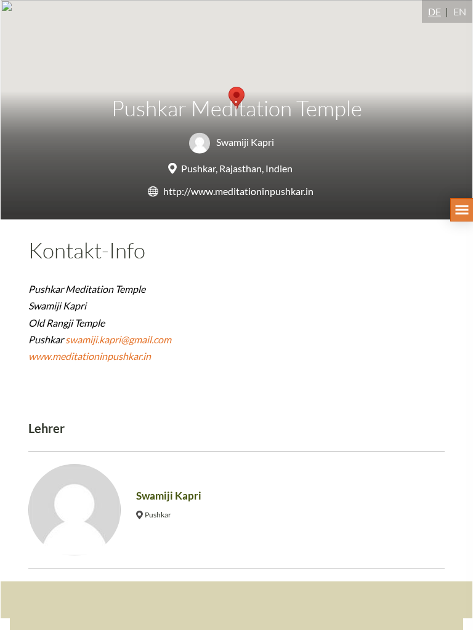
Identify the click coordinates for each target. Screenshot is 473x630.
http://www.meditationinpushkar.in (238, 191)
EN (459, 11)
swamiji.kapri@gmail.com (118, 339)
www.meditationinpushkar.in (89, 356)
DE (434, 11)
